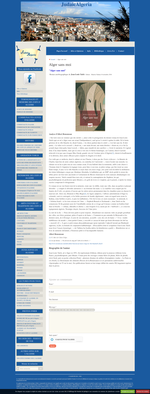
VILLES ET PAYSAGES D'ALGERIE (28, 316)
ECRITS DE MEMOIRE (24, 109)
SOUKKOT (20, 262)
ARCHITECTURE (22, 213)
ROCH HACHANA (22, 257)
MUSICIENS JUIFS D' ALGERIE (27, 333)
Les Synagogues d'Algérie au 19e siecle (28, 190)
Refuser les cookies (142, 391)
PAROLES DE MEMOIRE (25, 112)
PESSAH (19, 270)
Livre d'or (111, 51)
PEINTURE (20, 236)
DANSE (19, 244)
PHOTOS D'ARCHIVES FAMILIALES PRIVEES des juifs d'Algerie (29, 325)
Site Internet (53, 299)
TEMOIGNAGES (22, 296)
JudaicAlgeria (76, 4)
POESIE (19, 242)
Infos (18, 91)
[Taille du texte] (60, 310)
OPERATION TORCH (30, 155)
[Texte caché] (76, 310)
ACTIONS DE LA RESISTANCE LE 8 (28, 160)
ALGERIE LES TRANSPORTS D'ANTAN (26, 329)
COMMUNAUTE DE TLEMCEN (27, 132)
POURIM (20, 268)
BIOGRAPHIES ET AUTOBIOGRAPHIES (23, 289)
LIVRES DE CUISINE (24, 303)
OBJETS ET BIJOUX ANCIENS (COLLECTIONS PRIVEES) (27, 217)
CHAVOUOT (21, 276)
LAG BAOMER (21, 273)
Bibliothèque (99, 51)
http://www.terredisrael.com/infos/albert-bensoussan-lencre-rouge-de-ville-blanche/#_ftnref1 (76, 244)
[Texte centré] (69, 310)
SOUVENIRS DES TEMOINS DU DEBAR (27, 169)
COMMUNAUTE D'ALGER (25, 124)
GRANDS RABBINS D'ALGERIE (27, 193)
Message (52, 307)
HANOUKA (20, 265)
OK (41, 369)
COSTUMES (21, 221)
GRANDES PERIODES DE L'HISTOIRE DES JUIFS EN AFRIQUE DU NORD (29, 146)
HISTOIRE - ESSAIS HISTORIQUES (28, 293)
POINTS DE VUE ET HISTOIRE (27, 150)
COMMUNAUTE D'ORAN (25, 130)
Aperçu (92, 310)
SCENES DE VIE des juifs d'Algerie (28, 318)
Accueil (53, 59)
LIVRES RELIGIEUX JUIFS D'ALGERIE (25, 197)
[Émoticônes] (86, 310)
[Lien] (72, 310)
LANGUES (20, 239)
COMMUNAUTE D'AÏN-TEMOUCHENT (29, 135)
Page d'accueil (62, 51)
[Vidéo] (83, 310)
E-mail (51, 292)
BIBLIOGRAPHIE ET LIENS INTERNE (29, 165)
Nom (50, 284)
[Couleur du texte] (62, 310)
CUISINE (20, 226)
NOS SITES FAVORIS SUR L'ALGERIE (29, 358)
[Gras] (50, 310)
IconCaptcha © (79, 341)
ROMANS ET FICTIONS (24, 286)
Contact (121, 51)
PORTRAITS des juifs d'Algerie (26, 321)
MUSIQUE (20, 231)
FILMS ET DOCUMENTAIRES (26, 228)
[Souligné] (56, 310)
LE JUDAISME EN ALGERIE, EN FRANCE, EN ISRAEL (27, 299)
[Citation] (66, 310)
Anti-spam (53, 335)
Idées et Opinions (22, 89)
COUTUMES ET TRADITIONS (26, 223)
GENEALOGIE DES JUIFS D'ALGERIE (29, 185)
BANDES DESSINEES (24, 306)
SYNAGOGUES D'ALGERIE (25, 188)
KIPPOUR (20, 260)
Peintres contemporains (23, 234)
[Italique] (53, 310)
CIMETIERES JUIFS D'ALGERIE (27, 182)
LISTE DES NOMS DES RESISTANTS (29, 163)
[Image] (79, 310)
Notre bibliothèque (22, 94)
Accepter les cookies (128, 391)
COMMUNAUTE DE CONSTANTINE (28, 127)
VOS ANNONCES (22, 346)
